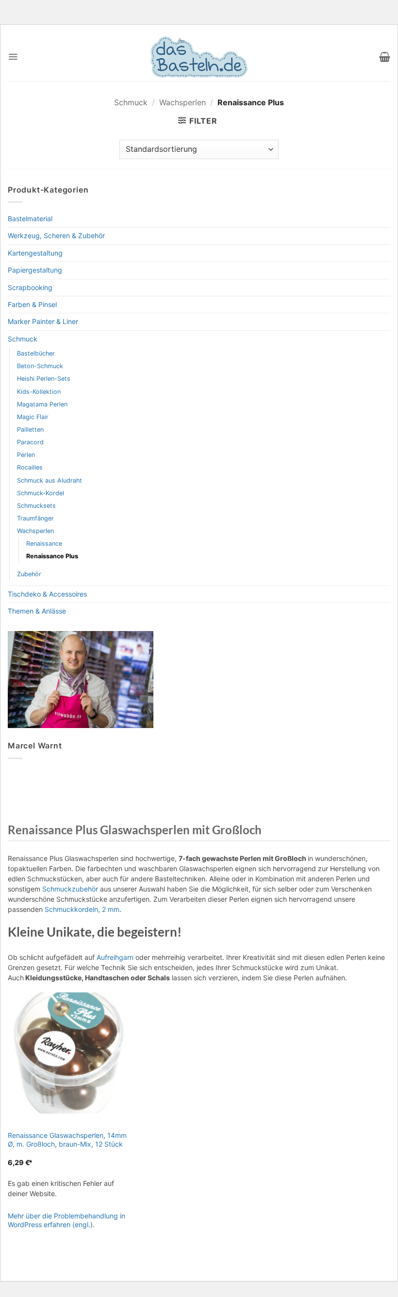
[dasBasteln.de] (199, 57)
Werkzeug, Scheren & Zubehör (56, 235)
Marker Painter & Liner (43, 321)
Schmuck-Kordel (40, 493)
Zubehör (29, 574)
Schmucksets (36, 505)
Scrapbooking (30, 287)
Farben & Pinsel (32, 304)
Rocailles (30, 467)
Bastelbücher (36, 353)
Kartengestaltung (35, 253)
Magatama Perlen (42, 404)
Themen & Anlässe (37, 611)
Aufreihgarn (115, 957)
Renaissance (44, 543)
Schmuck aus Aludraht (49, 480)
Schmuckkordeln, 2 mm (82, 909)
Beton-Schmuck (40, 366)
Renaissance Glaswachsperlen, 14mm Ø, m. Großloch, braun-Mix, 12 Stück (67, 1139)
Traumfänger (35, 518)
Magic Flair (33, 417)
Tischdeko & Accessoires (47, 594)
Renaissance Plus (52, 556)
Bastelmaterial (30, 218)
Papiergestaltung (35, 270)
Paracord (30, 442)
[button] (13, 57)
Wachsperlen (182, 102)
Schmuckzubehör (70, 889)
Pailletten (30, 429)
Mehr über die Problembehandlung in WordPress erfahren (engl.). (66, 1220)
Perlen (26, 454)
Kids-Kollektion (39, 391)
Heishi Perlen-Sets (43, 378)
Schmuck (131, 102)
